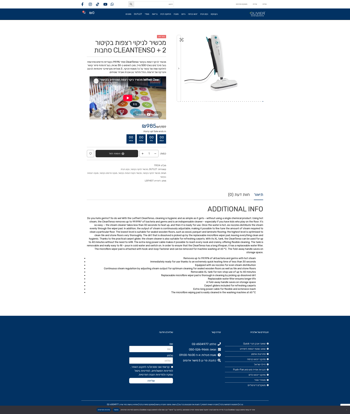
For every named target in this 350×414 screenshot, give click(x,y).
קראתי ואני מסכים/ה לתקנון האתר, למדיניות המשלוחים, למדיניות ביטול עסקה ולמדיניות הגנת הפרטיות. (152, 370)
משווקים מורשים (241, 4)
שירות (255, 4)
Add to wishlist (90, 153)
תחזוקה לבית (165, 14)
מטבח (176, 14)
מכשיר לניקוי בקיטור (139, 169)
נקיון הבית (204, 14)
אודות (264, 4)
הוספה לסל (114, 153)
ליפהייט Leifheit (153, 180)
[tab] (258, 196)
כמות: (163, 153)
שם (171, 343)
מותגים (128, 14)
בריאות (155, 14)
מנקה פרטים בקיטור (108, 173)
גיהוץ (183, 14)
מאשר (116, 410)
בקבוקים (214, 14)
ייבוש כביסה (192, 14)
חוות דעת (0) (239, 194)
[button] (182, 40)
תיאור (258, 194)
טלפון (170, 355)
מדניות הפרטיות (104, 410)
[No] (346, 409)
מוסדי (147, 14)
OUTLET (138, 14)
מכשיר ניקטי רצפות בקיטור (130, 173)
